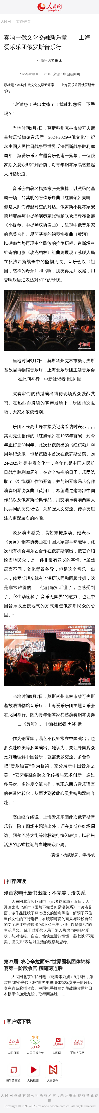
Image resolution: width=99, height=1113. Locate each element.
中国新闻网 (71, 74)
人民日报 (13, 1053)
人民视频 (33, 1080)
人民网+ (57, 1053)
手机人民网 (77, 1053)
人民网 (6, 21)
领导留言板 (13, 1080)
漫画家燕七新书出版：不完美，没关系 (45, 893)
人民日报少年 (35, 1053)
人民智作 (52, 1080)
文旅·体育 (23, 21)
